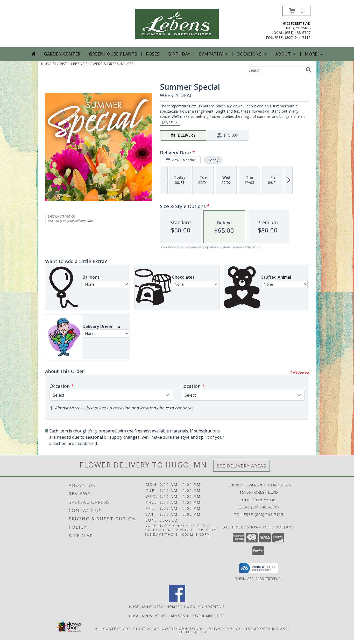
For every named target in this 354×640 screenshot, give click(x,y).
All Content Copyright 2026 (125, 628)
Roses (153, 54)
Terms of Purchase (267, 628)
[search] (309, 70)
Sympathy (211, 54)
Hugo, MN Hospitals (204, 606)
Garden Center (62, 54)
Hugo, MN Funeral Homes (154, 606)
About (283, 54)
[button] (296, 11)
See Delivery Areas (241, 466)
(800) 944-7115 (297, 37)
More (311, 54)
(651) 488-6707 (297, 32)
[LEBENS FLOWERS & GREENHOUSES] (177, 23)
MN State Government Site (198, 615)
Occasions (249, 54)
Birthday (179, 54)
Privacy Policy (225, 628)
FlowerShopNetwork (181, 628)
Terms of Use (193, 632)
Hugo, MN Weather (148, 615)
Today (213, 159)
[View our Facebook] (177, 600)
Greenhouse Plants (113, 54)
